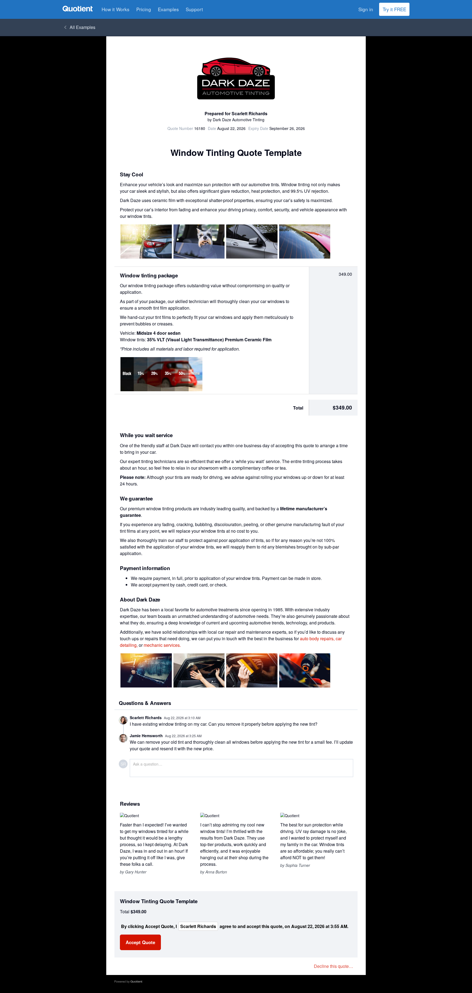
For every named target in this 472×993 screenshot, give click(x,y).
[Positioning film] (199, 670)
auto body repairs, (317, 638)
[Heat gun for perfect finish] (305, 670)
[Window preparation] (146, 670)
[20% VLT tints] (305, 241)
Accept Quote (140, 942)
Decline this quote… (333, 966)
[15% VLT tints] (146, 241)
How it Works (115, 9)
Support (194, 9)
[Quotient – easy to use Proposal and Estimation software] (78, 9)
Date (212, 128)
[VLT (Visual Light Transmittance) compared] (161, 374)
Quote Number (180, 128)
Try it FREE (394, 9)
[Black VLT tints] (252, 241)
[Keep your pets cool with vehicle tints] (199, 241)
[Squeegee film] (252, 670)
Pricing (143, 9)
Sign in (365, 9)
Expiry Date (258, 128)
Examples (168, 9)
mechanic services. (162, 645)
